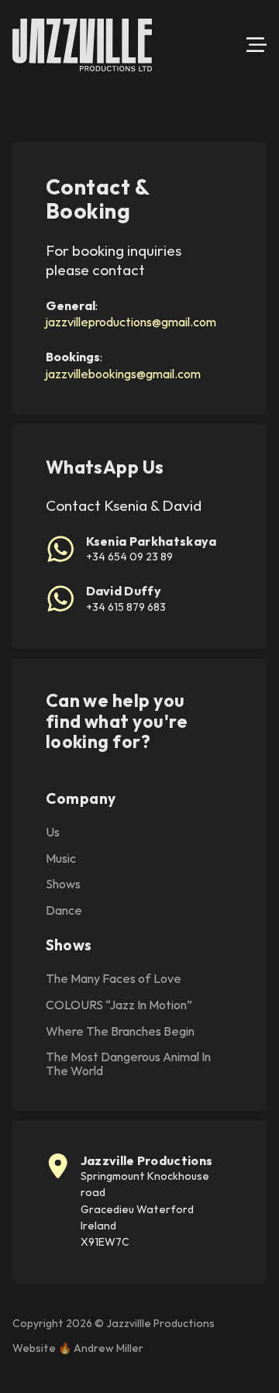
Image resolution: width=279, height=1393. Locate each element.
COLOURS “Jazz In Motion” (119, 1005)
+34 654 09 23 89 (129, 557)
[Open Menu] (256, 45)
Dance (64, 911)
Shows (63, 884)
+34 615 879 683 (126, 607)
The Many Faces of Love (113, 979)
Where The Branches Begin (120, 1032)
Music (61, 859)
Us (53, 833)
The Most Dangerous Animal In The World (128, 1064)
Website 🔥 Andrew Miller (77, 1348)
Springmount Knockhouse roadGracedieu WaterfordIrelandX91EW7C (145, 1209)
